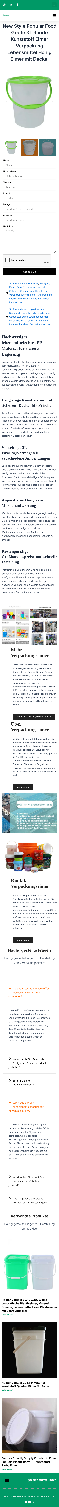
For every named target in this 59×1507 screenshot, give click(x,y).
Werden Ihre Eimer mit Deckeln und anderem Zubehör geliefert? (28, 1181)
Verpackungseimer (19, 294)
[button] (54, 4)
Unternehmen (10, 171)
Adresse (7, 215)
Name (6, 160)
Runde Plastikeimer (40, 324)
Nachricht (8, 226)
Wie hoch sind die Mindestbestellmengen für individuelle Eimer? (26, 1106)
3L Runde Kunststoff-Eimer (23, 283)
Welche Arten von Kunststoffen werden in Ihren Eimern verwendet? (29, 992)
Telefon (7, 182)
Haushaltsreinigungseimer (34, 316)
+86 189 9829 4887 (41, 1480)
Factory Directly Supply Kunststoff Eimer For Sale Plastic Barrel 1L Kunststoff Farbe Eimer (29, 1462)
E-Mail (6, 193)
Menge (6, 204)
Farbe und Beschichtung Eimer (25, 320)
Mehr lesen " (7, 1315)
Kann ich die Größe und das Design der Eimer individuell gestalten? (27, 1063)
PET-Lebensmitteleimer (29, 298)
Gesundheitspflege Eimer (33, 291)
